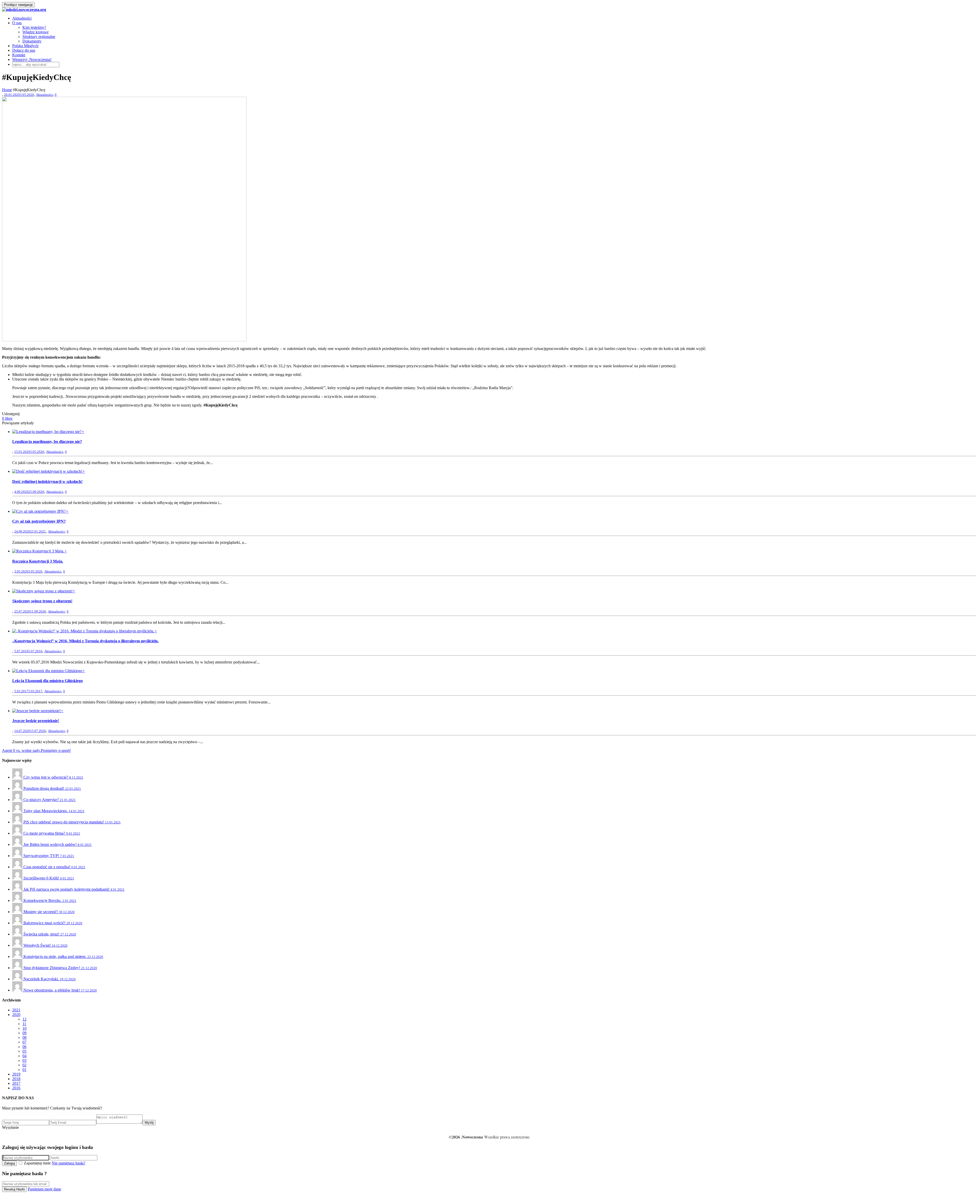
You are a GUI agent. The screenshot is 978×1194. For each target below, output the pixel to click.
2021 (16, 1010)
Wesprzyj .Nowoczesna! (31, 59)
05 (24, 1051)
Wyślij (149, 1122)
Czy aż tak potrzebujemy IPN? (39, 521)
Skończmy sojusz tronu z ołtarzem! (42, 601)
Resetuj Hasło (14, 1189)
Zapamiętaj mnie (37, 1163)
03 (24, 1060)
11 (24, 1024)
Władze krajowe (35, 32)
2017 (16, 1083)
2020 (16, 1014)
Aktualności (22, 18)
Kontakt (18, 55)
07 (24, 1042)
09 (24, 1033)
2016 (16, 1088)
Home (7, 90)
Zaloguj (9, 1163)
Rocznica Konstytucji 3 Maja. (37, 561)
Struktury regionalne (38, 36)
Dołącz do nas (23, 50)
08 (24, 1037)
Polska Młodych (25, 46)
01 (24, 1069)
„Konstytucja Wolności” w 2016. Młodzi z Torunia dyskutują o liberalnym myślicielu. (85, 641)
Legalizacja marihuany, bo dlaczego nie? (47, 441)
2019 (16, 1074)
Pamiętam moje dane (44, 1189)
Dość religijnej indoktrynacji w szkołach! (47, 481)
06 (24, 1046)
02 (24, 1065)
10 (24, 1028)
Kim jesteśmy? (34, 27)
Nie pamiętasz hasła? (68, 1163)
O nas (17, 23)
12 (24, 1019)
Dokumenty (32, 41)
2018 (16, 1079)
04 (24, 1056)
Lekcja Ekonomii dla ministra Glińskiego (47, 681)
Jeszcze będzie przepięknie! (35, 720)
